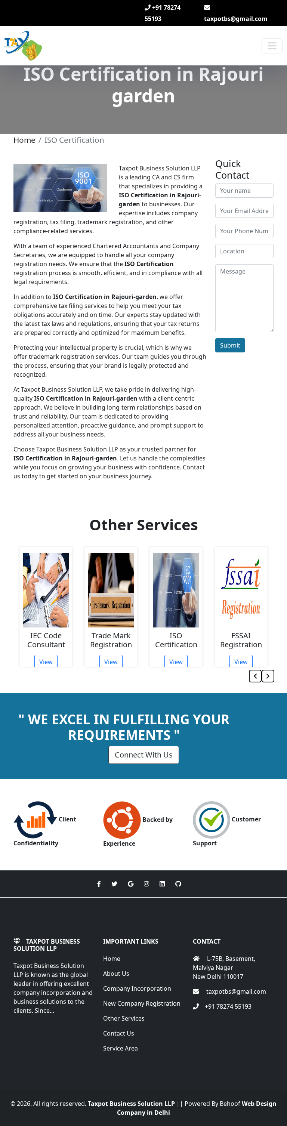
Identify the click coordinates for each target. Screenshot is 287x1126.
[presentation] (255, 676)
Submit (230, 345)
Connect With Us (144, 755)
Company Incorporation (137, 988)
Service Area (120, 1048)
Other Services (124, 1018)
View (46, 662)
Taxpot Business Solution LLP (131, 1103)
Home (24, 140)
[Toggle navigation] (272, 45)
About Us (116, 973)
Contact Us (118, 1033)
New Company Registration (141, 1003)
